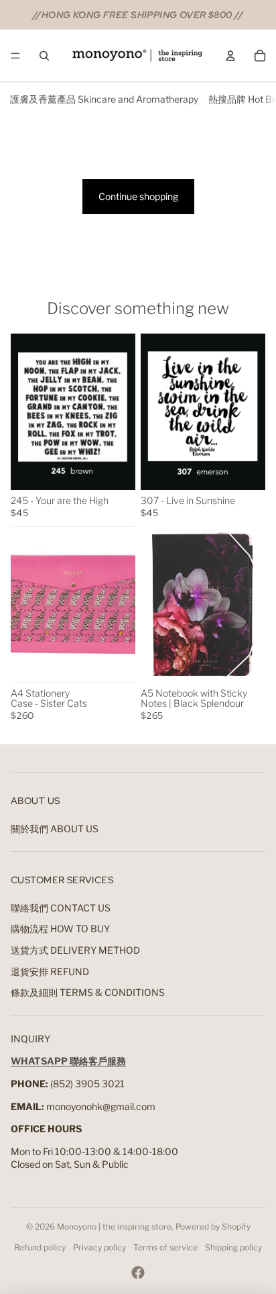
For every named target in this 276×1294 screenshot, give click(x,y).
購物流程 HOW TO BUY (60, 928)
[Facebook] (138, 1272)
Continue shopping (138, 196)
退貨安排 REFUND (50, 971)
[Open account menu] (230, 55)
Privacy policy (99, 1247)
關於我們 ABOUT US (54, 828)
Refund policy (40, 1247)
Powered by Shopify (213, 1227)
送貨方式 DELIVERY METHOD (75, 950)
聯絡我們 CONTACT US (61, 907)
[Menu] (15, 55)
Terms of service (165, 1247)
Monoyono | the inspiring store (114, 1227)
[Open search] (44, 55)
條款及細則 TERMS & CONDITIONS (88, 992)
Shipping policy (233, 1247)
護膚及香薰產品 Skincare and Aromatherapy (104, 99)
